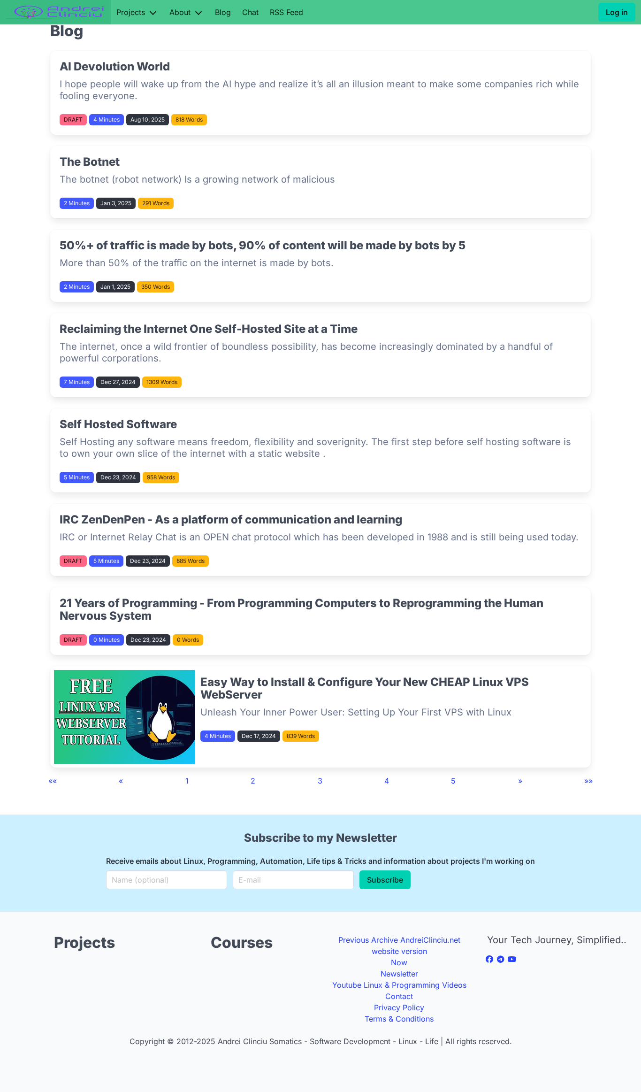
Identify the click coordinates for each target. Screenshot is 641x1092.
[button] (52, 780)
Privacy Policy (399, 1007)
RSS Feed (286, 12)
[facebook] (489, 959)
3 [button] (320, 780)
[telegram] (500, 959)
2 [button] (253, 780)
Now (399, 962)
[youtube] (512, 959)
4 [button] (386, 780)
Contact (399, 996)
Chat (250, 12)
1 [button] (187, 780)
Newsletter (399, 973)
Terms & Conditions (399, 1018)
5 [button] (453, 780)
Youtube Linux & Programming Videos (399, 985)
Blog (223, 12)
